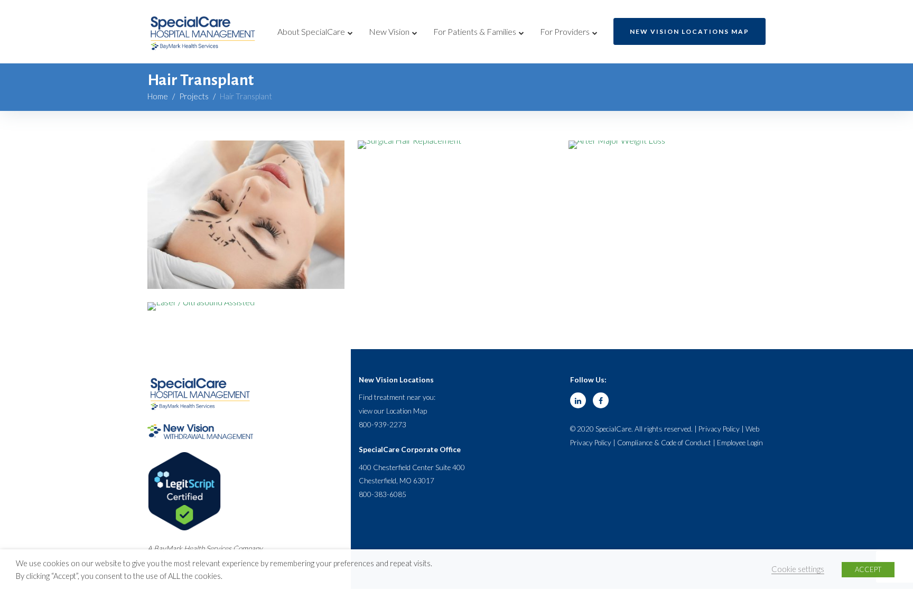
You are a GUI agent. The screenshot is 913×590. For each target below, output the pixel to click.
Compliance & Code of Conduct (664, 442)
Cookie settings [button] (797, 569)
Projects (194, 96)
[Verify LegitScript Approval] (184, 457)
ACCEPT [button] (868, 569)
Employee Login (740, 442)
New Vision (389, 31)
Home (157, 96)
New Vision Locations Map (689, 31)
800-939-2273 (382, 424)
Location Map (406, 411)
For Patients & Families (474, 31)
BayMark (168, 548)
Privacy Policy (719, 429)
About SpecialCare (311, 31)
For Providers (565, 31)
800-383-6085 (382, 494)
